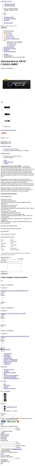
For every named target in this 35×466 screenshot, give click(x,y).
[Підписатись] (1, 417)
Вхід (5, 384)
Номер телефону (20, 445)
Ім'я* (17, 442)
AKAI (11, 240)
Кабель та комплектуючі (12, 38)
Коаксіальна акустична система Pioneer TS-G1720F (15, 336)
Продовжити (4, 460)
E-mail (17, 428)
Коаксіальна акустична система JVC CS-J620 (13, 313)
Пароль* (18, 447)
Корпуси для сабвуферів (15, 42)
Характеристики (8, 162)
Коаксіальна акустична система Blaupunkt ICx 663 (14, 290)
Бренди (6, 387)
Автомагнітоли (10, 37)
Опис (5, 160)
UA (5, 13)
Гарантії (6, 371)
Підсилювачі (9, 35)
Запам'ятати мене (7, 431)
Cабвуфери (9, 33)
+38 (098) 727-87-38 (9, 4)
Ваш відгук (4, 271)
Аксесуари (12, 45)
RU (5, 14)
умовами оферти (17, 449)
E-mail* (18, 443)
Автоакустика (10, 31)
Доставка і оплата (9, 369)
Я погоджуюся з (12, 449)
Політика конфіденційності (11, 378)
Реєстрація (7, 385)
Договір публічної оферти (11, 375)
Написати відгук (11, 130)
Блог (5, 374)
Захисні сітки (12, 43)
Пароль (18, 429)
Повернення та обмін (10, 18)
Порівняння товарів (10, 51)
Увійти (2, 433)
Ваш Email (3, 262)
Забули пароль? (5, 434)
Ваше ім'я (3, 260)
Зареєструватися (5, 450)
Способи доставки (6, 146)
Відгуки (6, 163)
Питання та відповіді (10, 388)
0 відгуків (3, 130)
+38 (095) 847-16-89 (9, 5)
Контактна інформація (10, 377)
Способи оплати (5, 153)
